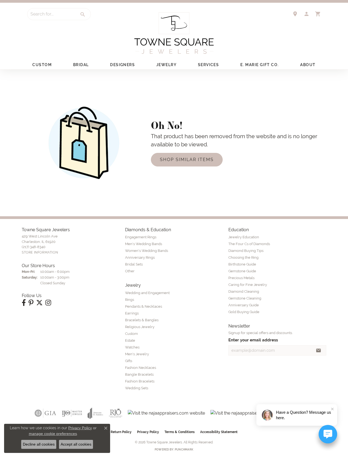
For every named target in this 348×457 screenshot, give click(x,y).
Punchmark (184, 449)
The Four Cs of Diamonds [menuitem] (249, 244)
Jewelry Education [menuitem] (243, 237)
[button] (306, 14)
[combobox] (51, 14)
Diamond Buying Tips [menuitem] (245, 251)
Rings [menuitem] (129, 300)
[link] (295, 14)
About (307, 65)
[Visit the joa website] (95, 413)
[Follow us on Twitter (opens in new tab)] (39, 302)
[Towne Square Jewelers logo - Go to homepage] (174, 33)
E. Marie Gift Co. (259, 65)
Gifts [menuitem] (128, 361)
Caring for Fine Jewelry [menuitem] (247, 285)
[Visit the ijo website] (72, 413)
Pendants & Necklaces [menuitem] (143, 306)
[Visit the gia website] (45, 413)
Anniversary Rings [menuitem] (140, 257)
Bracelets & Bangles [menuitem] (142, 320)
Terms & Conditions (179, 432)
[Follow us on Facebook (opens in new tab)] (24, 302)
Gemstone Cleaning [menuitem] (244, 298)
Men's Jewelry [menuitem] (137, 354)
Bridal (81, 65)
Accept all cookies (76, 444)
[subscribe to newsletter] (318, 350)
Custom (42, 65)
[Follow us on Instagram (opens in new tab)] (48, 302)
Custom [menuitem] (131, 334)
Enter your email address (253, 340)
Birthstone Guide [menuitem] (242, 264)
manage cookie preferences (53, 433)
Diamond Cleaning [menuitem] (243, 291)
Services (208, 65)
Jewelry (166, 65)
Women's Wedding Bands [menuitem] (146, 251)
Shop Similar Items (187, 159)
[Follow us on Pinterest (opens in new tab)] (31, 302)
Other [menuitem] (130, 271)
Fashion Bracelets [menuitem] (139, 381)
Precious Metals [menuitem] (241, 278)
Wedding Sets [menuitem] (136, 388)
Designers (122, 65)
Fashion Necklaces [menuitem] (140, 368)
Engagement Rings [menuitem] (140, 237)
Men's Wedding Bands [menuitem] (143, 244)
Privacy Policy (148, 432)
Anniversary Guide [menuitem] (243, 305)
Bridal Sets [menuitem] (134, 264)
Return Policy (121, 432)
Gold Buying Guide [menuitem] (243, 312)
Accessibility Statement (219, 432)
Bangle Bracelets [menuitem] (139, 374)
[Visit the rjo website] (115, 413)
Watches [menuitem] (132, 347)
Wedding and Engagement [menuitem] (147, 293)
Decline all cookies (39, 444)
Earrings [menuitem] (132, 313)
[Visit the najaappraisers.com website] (166, 413)
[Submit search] (83, 14)
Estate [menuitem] (130, 340)
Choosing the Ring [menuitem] (243, 257)
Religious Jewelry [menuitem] (139, 327)
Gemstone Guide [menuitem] (242, 271)
